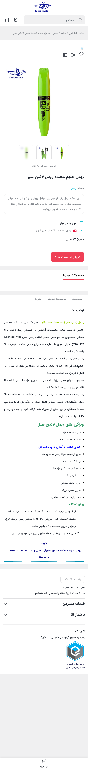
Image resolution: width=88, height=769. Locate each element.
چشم (63, 33)
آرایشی (73, 33)
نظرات (38, 299)
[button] (82, 49)
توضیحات (77, 299)
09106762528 (70, 588)
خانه (81, 33)
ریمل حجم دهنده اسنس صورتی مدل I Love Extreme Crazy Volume (44, 554)
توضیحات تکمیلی (56, 299)
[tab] (77, 299)
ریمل (55, 33)
